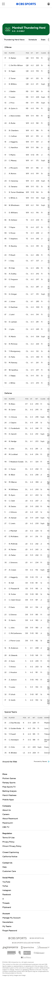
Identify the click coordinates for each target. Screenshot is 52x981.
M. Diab (12, 268)
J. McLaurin (13, 168)
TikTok (5, 886)
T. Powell (12, 734)
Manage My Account (11, 918)
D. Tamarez (13, 187)
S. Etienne (13, 615)
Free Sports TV (9, 787)
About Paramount (10, 818)
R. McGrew (13, 344)
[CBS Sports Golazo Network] (26, 942)
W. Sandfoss (13, 370)
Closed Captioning (10, 852)
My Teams (6, 926)
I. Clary (11, 261)
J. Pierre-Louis (14, 641)
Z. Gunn (12, 661)
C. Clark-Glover (15, 600)
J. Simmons (13, 563)
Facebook (6, 894)
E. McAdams (13, 536)
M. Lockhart (13, 454)
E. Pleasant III (14, 589)
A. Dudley (12, 274)
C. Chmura (13, 417)
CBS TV (5, 827)
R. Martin (12, 337)
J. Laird (11, 314)
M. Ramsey (13, 363)
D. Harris (12, 620)
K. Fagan (12, 71)
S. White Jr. (13, 198)
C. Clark (12, 501)
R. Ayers (12, 495)
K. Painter (12, 549)
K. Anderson (13, 648)
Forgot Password (9, 930)
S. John (11, 449)
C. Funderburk (14, 428)
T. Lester (12, 97)
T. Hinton (12, 667)
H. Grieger (13, 294)
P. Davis (12, 607)
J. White (12, 383)
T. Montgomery (14, 351)
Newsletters (7, 922)
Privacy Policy (8, 842)
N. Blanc (12, 404)
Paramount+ (7, 823)
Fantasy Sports (8, 782)
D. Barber (12, 58)
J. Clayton (12, 423)
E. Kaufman (13, 307)
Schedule (33, 39)
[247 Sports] (10, 947)
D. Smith (12, 700)
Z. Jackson (13, 680)
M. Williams (13, 489)
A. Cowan (12, 570)
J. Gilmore (13, 512)
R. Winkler (13, 753)
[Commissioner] (14, 952)
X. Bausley (13, 246)
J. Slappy (12, 376)
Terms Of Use (8, 837)
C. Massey (12, 161)
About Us (6, 810)
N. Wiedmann (14, 205)
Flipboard (6, 907)
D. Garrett (12, 434)
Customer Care (9, 871)
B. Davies (12, 506)
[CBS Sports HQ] (37, 938)
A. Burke (12, 123)
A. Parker (12, 555)
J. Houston (13, 672)
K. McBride (13, 544)
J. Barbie (12, 91)
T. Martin (12, 155)
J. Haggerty (13, 142)
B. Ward (12, 475)
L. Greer (12, 287)
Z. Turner (12, 78)
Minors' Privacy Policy (11, 846)
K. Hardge (12, 441)
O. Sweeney (13, 181)
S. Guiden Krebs (15, 728)
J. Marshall (13, 531)
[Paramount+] (43, 947)
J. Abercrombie (14, 116)
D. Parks (12, 357)
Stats (43, 39)
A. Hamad (12, 518)
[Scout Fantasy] (39, 952)
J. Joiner (12, 301)
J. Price (11, 103)
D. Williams (13, 213)
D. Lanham (13, 322)
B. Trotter (12, 594)
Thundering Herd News (14, 39)
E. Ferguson (13, 279)
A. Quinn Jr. (13, 108)
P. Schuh (12, 694)
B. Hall (11, 583)
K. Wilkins (13, 84)
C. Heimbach (14, 740)
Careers (5, 814)
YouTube (6, 882)
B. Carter (12, 410)
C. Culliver (13, 136)
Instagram (6, 890)
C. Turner (12, 469)
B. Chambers (14, 130)
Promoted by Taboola (40, 761)
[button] (3, 4)
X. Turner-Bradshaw (16, 192)
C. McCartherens (15, 633)
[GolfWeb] (26, 957)
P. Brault (12, 255)
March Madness (9, 795)
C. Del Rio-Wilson (16, 65)
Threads (5, 903)
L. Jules (12, 628)
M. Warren (13, 482)
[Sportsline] (27, 947)
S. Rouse (12, 233)
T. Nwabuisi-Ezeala (16, 462)
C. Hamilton (13, 147)
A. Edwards (13, 655)
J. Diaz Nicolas (14, 723)
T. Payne (12, 227)
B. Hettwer (13, 220)
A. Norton (12, 174)
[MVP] (27, 952)
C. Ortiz (12, 747)
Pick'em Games (9, 778)
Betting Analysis (9, 791)
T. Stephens (13, 239)
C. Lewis (12, 523)
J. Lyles (11, 329)
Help (4, 867)
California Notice (9, 856)
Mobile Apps (8, 799)
